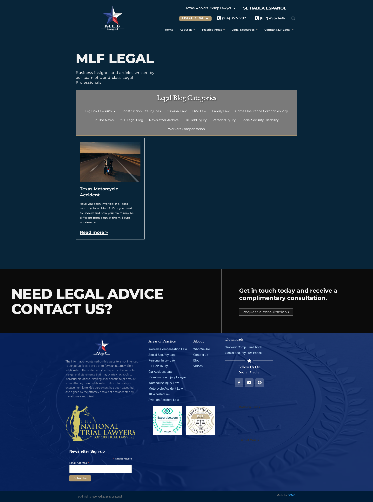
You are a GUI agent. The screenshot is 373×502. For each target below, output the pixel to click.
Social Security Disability (260, 120)
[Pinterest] (259, 382)
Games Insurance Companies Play (261, 111)
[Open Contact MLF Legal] (292, 30)
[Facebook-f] (239, 382)
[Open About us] (194, 30)
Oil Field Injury (196, 120)
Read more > (94, 232)
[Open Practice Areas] (224, 30)
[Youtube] (249, 382)
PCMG (291, 495)
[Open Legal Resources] (256, 30)
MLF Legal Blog (131, 120)
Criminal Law (176, 111)
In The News (104, 120)
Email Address (79, 462)
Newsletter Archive (164, 120)
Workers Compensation (186, 129)
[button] (293, 18)
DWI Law (199, 111)
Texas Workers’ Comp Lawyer (208, 8)
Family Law (220, 111)
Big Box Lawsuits (98, 111)
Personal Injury (224, 120)
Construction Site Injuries (141, 111)
